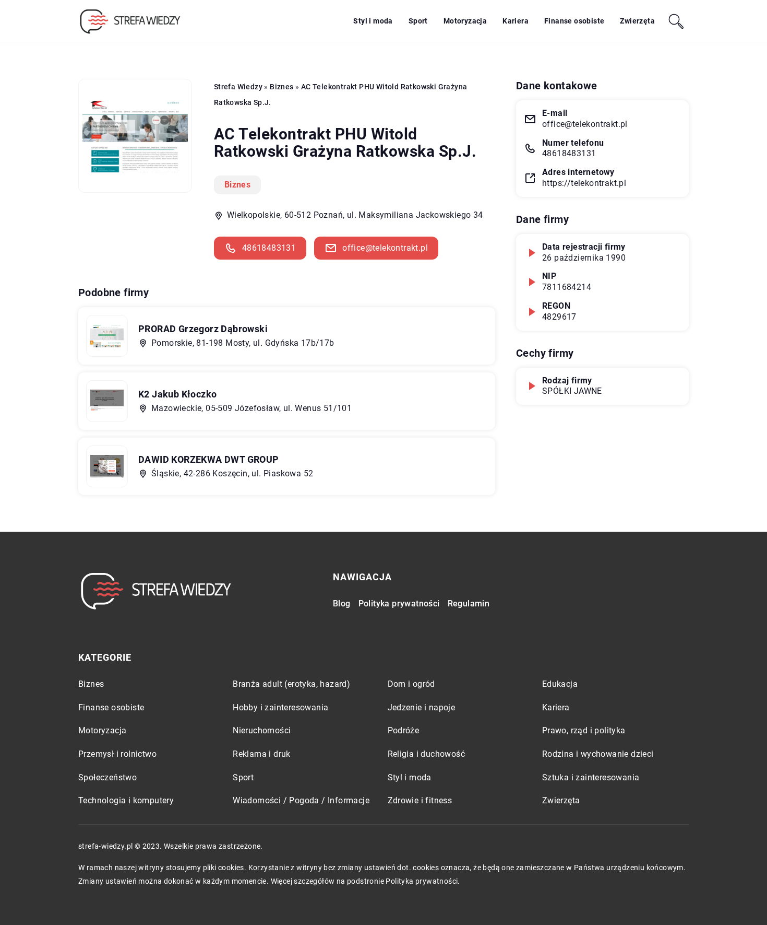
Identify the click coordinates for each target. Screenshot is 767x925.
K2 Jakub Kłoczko (177, 394)
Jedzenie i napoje (422, 707)
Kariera (515, 21)
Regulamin (469, 603)
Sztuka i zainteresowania (591, 777)
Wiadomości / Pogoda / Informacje (301, 800)
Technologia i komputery (126, 800)
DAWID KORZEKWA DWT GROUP (208, 459)
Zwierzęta (637, 21)
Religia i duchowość (426, 754)
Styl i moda (372, 21)
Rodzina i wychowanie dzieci (598, 754)
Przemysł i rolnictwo (117, 754)
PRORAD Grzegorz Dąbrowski (203, 328)
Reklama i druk (262, 754)
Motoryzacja (465, 21)
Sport (418, 21)
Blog (342, 603)
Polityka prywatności (399, 603)
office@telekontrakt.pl (385, 248)
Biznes (237, 185)
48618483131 (269, 248)
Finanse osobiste (574, 21)
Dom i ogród (411, 684)
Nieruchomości (262, 730)
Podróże (404, 730)
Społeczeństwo (107, 777)
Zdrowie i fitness (420, 800)
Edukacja (560, 684)
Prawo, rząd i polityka (584, 730)
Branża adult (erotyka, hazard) (291, 684)
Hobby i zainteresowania (280, 707)
